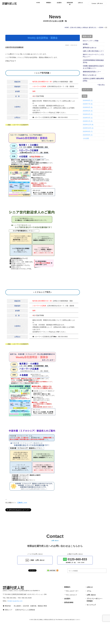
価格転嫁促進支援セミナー (92, 71)
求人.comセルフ (71, 595)
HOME (38, 2)
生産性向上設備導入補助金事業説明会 (93, 80)
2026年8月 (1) (87, 100)
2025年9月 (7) (87, 131)
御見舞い (86, 44)
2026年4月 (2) (87, 114)
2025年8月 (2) (87, 135)
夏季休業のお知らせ (89, 47)
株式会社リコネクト (75, 619)
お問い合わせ (91, 595)
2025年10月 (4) (88, 128)
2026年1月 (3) (87, 121)
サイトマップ (91, 605)
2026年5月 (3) (87, 111)
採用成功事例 (70, 3)
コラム (89, 591)
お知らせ (80, 2)
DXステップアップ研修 (90, 41)
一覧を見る (101, 85)
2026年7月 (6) (87, 104)
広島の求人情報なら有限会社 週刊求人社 (44, 619)
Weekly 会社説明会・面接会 (43, 38)
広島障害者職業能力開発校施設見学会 (93, 61)
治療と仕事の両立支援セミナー (93, 51)
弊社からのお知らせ (89, 75)
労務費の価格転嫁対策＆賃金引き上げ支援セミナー (93, 67)
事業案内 (48, 2)
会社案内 (59, 2)
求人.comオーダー (72, 591)
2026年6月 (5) (87, 107)
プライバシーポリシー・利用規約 (95, 600)
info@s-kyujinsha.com (15, 601)
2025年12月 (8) (88, 124)
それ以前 (86, 138)
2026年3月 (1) (87, 118)
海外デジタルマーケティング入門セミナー (93, 56)
